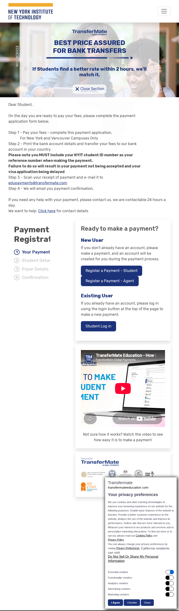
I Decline (132, 602)
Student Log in (98, 326)
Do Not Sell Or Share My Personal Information (133, 558)
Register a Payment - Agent (110, 281)
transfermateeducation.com (128, 487)
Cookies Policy (144, 535)
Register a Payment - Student (112, 270)
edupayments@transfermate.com (37, 183)
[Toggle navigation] (164, 11)
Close (147, 602)
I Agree (115, 602)
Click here (46, 211)
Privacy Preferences (128, 548)
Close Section (89, 89)
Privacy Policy (116, 539)
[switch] (141, 572)
